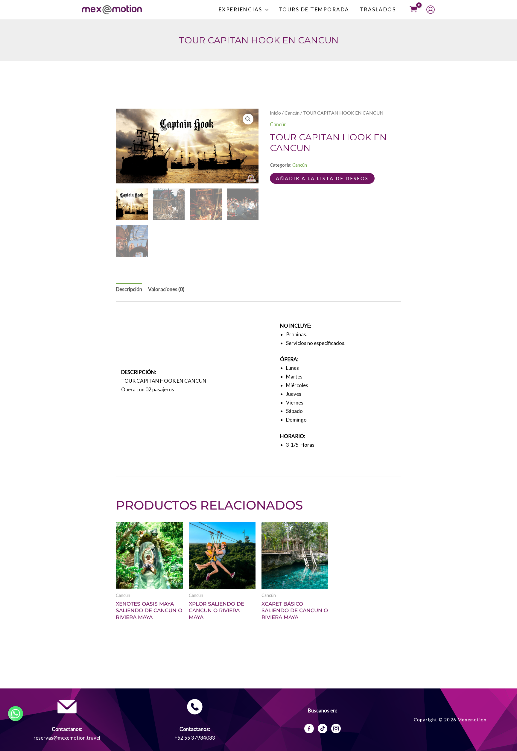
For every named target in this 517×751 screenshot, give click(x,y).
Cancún (292, 112)
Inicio (275, 112)
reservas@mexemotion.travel (67, 738)
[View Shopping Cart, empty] (413, 9)
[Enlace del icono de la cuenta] (430, 9)
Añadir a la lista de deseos (322, 178)
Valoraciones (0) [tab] (166, 289)
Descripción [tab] (129, 289)
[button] (265, 9)
